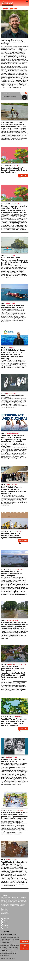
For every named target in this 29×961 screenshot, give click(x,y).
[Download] (23, 177)
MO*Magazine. (5, 321)
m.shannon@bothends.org (10, 96)
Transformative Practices (18, 138)
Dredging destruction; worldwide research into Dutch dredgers (12, 573)
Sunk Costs (4, 400)
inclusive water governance (8, 885)
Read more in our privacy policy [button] (7, 958)
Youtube (6, 925)
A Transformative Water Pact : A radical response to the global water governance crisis (14, 814)
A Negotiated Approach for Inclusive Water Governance (13, 125)
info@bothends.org (5, 913)
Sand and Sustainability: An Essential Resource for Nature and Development (14, 170)
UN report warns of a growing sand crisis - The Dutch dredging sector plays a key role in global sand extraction (14, 209)
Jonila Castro (18, 450)
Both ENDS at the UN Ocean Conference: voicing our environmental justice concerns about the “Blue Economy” (13, 354)
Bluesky (6, 923)
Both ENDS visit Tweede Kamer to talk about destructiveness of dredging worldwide (13, 490)
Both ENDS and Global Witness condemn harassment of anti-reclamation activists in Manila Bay (14, 261)
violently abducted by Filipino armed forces (12, 456)
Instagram (6, 918)
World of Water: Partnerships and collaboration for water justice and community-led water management (14, 722)
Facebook (6, 920)
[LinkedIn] (26, 93)
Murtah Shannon (7, 397)
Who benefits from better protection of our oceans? (12, 306)
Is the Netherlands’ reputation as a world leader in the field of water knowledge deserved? (14, 624)
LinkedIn (6, 927)
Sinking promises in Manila (12, 395)
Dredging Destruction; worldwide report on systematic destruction (11, 535)
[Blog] (24, 99)
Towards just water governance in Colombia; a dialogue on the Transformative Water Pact (13, 669)
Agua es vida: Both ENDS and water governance (13, 760)
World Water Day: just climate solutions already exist (14, 863)
